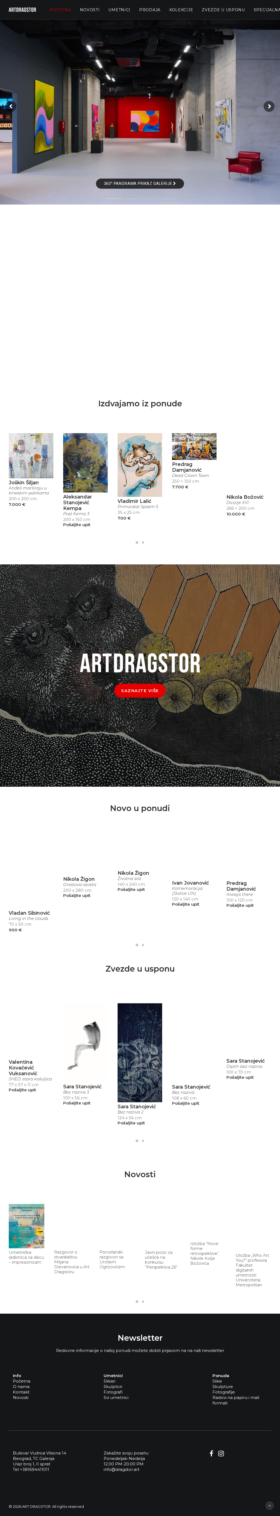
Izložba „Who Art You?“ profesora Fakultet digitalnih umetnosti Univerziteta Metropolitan (252, 1270)
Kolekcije (181, 9)
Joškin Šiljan (24, 483)
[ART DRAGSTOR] (22, 9)
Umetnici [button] (119, 9)
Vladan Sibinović (29, 913)
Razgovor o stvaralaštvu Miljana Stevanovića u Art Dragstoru (71, 1262)
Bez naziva (183, 1092)
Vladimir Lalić (134, 501)
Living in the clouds (28, 918)
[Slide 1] (137, 542)
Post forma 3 (76, 513)
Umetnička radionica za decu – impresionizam (26, 1257)
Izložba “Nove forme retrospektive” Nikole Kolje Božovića (204, 1253)
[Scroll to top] (269, 1505)
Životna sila (129, 878)
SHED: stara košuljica (30, 1079)
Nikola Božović (244, 497)
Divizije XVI (237, 502)
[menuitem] (60, 9)
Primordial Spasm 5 (138, 506)
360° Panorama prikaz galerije (138, 183)
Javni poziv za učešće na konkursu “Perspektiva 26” (161, 1260)
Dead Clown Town (190, 475)
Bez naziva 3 (76, 1092)
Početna (60, 9)
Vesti (36, 1209)
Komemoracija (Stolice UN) (187, 891)
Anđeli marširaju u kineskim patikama (29, 490)
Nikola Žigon (79, 879)
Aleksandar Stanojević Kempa (77, 502)
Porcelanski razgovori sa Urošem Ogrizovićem (112, 1259)
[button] (31, 455)
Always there (239, 894)
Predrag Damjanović (187, 467)
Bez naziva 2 (130, 1112)
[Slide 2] (143, 542)
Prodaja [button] (150, 9)
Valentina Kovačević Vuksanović (23, 1068)
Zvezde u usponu (223, 9)
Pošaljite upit (77, 524)
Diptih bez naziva (244, 1066)
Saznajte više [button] (140, 690)
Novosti (90, 9)
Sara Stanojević (82, 1087)
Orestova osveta (79, 884)
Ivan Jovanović (190, 883)
